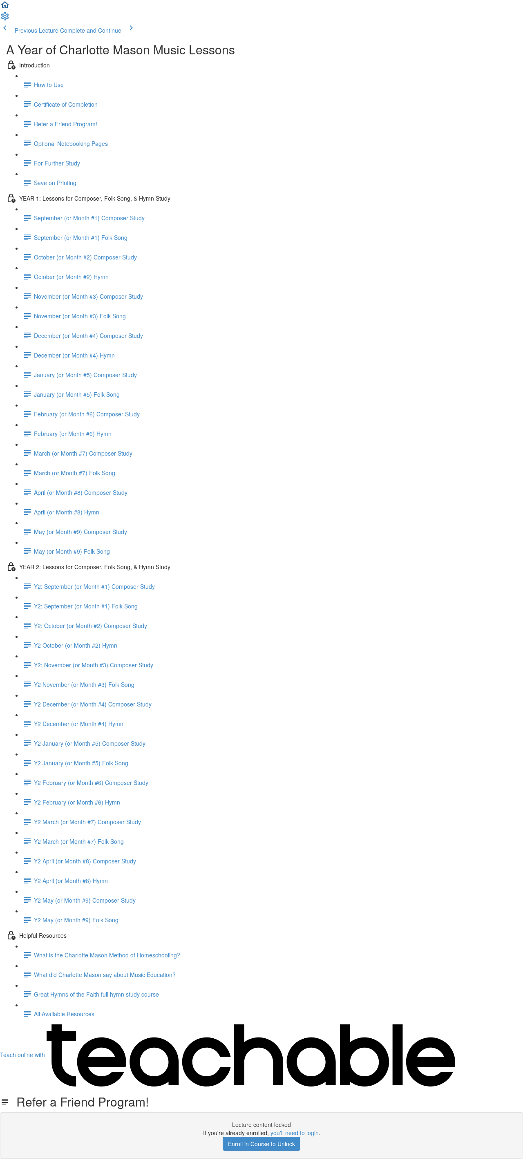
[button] (5, 7)
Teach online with (23, 1055)
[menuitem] (5, 19)
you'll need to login (294, 1133)
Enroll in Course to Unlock (261, 1144)
